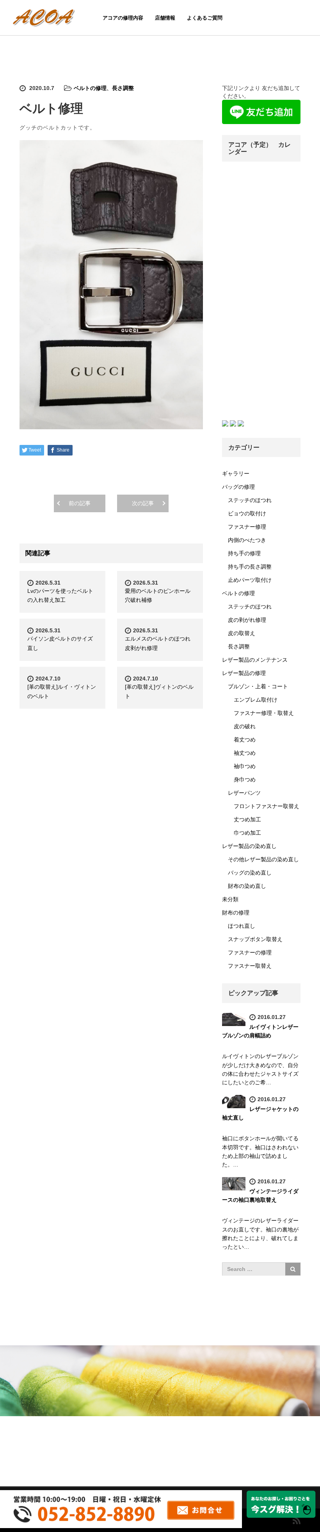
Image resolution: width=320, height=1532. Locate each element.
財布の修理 (235, 912)
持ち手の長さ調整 (250, 566)
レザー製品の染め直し (249, 846)
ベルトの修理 (90, 88)
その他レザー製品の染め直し (263, 859)
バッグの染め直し (250, 873)
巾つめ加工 (247, 833)
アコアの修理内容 (123, 18)
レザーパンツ (244, 793)
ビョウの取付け (247, 513)
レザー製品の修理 (244, 673)
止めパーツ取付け (250, 580)
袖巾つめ (245, 766)
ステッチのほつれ (250, 500)
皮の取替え (241, 633)
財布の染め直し (247, 886)
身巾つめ (245, 779)
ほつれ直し (241, 926)
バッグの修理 (238, 487)
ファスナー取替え (250, 966)
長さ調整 (123, 88)
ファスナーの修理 (250, 952)
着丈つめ (245, 739)
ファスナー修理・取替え (264, 713)
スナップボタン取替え (255, 939)
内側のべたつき (247, 540)
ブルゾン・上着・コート (258, 686)
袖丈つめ (245, 753)
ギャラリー (235, 473)
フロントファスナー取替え (266, 806)
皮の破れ (245, 726)
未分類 (230, 899)
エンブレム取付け (255, 700)
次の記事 (143, 503)
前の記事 (80, 503)
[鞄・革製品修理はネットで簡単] (45, 17)
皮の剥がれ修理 (247, 620)
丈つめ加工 (247, 819)
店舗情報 (165, 18)
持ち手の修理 (244, 553)
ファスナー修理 (247, 527)
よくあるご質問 (204, 18)
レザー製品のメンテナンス (255, 660)
